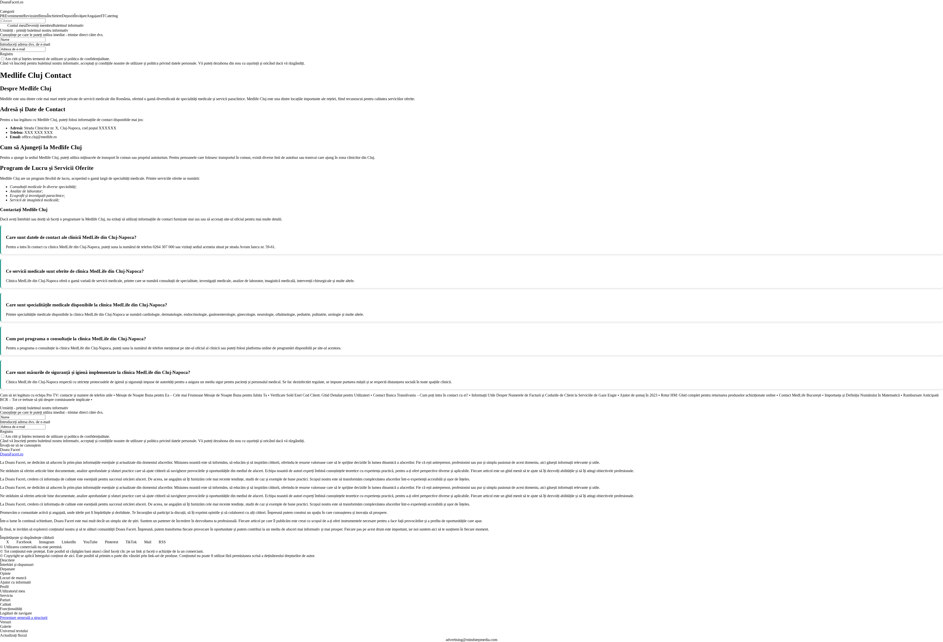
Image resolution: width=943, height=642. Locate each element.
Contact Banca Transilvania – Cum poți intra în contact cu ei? (420, 395)
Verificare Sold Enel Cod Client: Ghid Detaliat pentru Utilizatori (320, 395)
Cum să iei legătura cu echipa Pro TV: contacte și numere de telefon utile (56, 395)
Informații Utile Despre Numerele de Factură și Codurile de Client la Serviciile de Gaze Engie (544, 395)
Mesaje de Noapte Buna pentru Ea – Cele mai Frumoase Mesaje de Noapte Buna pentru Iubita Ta (191, 395)
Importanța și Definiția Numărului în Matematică (862, 395)
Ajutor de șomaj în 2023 (638, 395)
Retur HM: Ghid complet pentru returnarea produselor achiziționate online (718, 395)
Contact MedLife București (800, 395)
